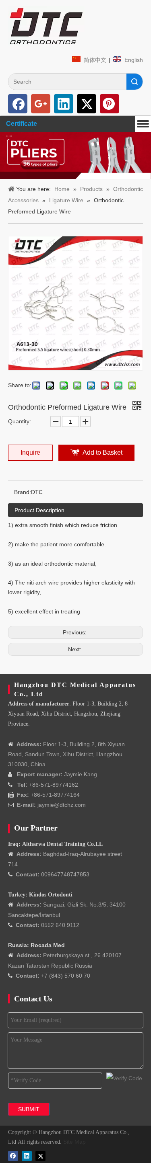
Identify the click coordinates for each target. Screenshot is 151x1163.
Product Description (39, 510)
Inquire (30, 452)
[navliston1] (46, 26)
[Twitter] (86, 103)
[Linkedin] (63, 103)
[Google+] (40, 103)
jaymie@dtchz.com (61, 805)
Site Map (74, 1141)
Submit (28, 1109)
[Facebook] (17, 103)
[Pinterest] (109, 103)
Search (134, 82)
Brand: (22, 492)
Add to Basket (102, 452)
